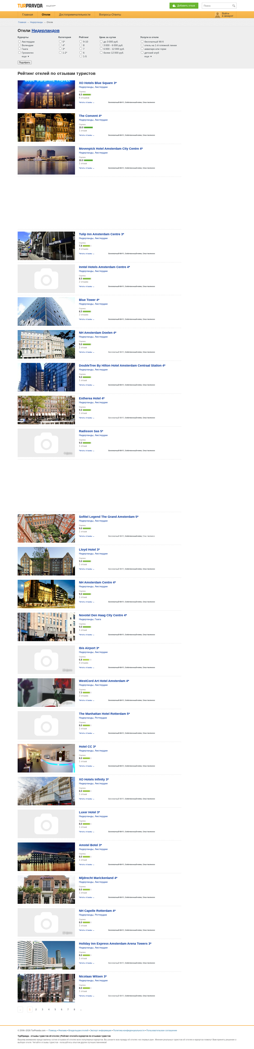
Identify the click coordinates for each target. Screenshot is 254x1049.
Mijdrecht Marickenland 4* (98, 878)
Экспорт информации (100, 1030)
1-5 (84, 56)
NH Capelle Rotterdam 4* (97, 910)
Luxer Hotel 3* (89, 812)
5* (63, 41)
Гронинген (27, 52)
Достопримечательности (74, 14)
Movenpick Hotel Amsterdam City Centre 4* (111, 148)
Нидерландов (46, 30)
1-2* (64, 52)
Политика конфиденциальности (129, 1030)
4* (63, 45)
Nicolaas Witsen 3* (93, 976)
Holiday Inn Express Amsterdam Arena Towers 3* (115, 943)
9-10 (85, 41)
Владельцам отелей (78, 1030)
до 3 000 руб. (110, 41)
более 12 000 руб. (113, 52)
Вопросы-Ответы (110, 14)
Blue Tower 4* (89, 300)
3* (63, 49)
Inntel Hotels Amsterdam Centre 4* (104, 267)
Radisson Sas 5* (91, 431)
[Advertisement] (80, 203)
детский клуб (151, 52)
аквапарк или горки (155, 49)
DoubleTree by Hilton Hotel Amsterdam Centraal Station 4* (122, 365)
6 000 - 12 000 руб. (114, 49)
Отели (46, 14)
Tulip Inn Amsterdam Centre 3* (101, 234)
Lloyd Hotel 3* (89, 549)
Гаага (24, 49)
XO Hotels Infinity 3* (94, 779)
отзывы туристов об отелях (45, 1036)
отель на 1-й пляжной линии (160, 45)
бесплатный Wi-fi (154, 41)
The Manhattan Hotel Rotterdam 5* (104, 713)
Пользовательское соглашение (161, 1030)
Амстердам (28, 41)
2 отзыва (83, 281)
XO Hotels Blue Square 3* (98, 83)
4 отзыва (83, 249)
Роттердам (101, 717)
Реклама (62, 1030)
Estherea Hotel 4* (92, 398)
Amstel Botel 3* (90, 845)
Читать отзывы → (87, 102)
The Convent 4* (90, 116)
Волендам (27, 45)
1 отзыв (83, 130)
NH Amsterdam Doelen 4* (97, 332)
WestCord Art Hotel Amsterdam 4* (104, 681)
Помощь (53, 1030)
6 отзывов (84, 97)
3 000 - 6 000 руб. (113, 45)
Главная (27, 14)
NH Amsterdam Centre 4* (97, 582)
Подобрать (24, 62)
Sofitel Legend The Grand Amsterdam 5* (108, 516)
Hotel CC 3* (87, 746)
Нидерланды (86, 87)
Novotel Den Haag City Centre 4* (103, 615)
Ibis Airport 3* (89, 648)
